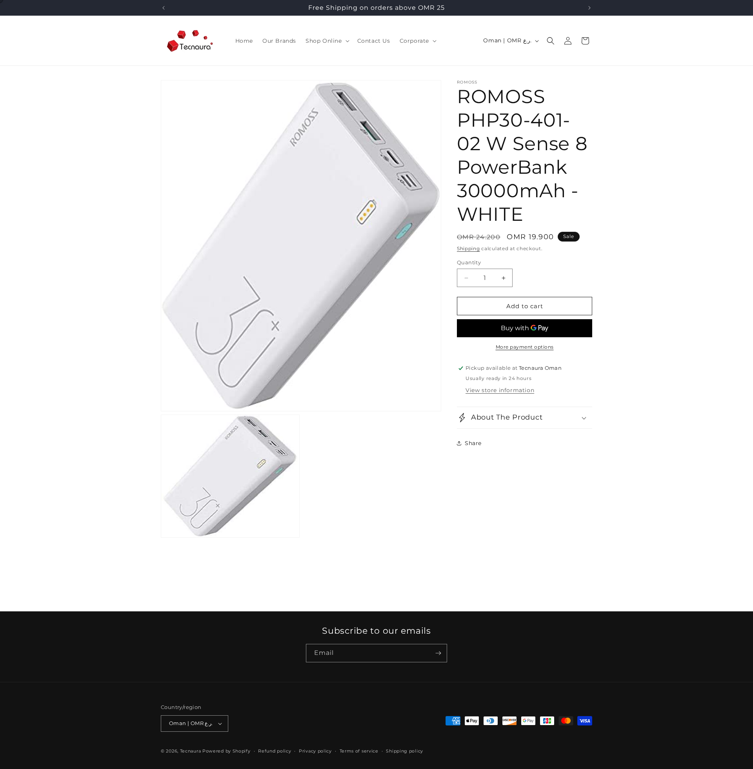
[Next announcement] (589, 7)
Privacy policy (315, 751)
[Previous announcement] (163, 7)
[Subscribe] (438, 653)
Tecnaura (190, 751)
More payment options (525, 347)
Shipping (468, 248)
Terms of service (359, 751)
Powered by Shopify (226, 751)
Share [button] (473, 443)
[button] (327, 41)
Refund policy (274, 751)
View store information (500, 390)
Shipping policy (404, 751)
